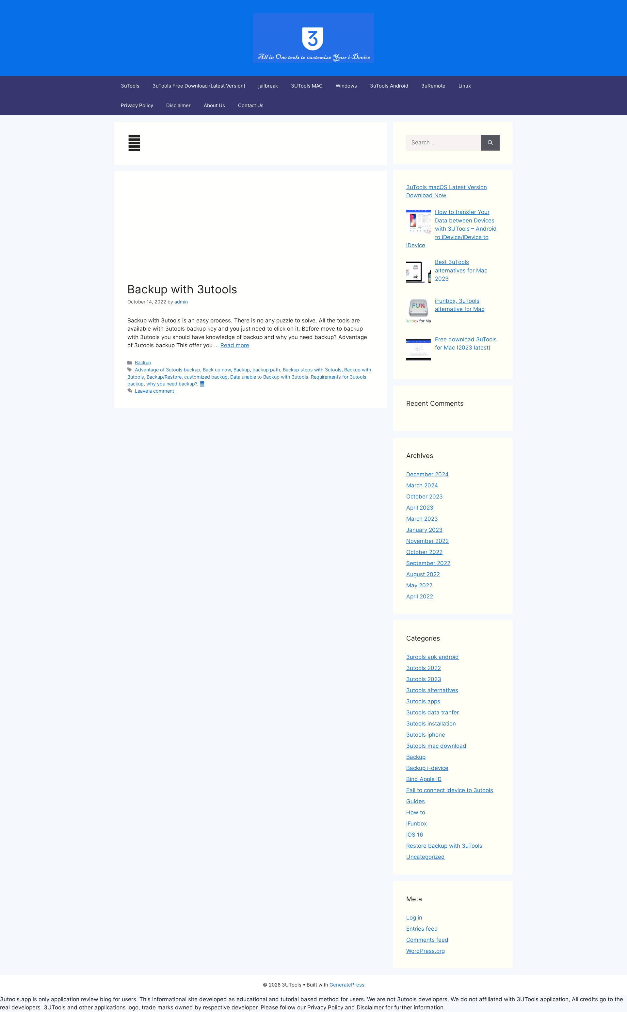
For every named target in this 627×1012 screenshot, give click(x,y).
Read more (234, 345)
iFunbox (416, 823)
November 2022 (427, 541)
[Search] (490, 143)
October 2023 (424, 496)
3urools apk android (432, 657)
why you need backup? (171, 383)
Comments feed (427, 940)
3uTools (130, 86)
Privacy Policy (137, 105)
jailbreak (268, 86)
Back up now (217, 369)
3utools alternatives (432, 690)
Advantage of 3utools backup (167, 369)
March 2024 (422, 485)
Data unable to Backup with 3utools (269, 377)
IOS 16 (414, 834)
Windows (346, 86)
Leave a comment (154, 391)
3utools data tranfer (432, 712)
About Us (214, 105)
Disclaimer (178, 105)
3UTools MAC (307, 86)
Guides (415, 801)
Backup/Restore (164, 377)
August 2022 (423, 574)
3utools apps (423, 701)
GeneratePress (347, 985)
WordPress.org (425, 951)
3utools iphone (425, 734)
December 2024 (427, 474)
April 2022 (419, 596)
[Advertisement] (250, 233)
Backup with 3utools (182, 289)
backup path (266, 369)
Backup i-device (427, 768)
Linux (464, 86)
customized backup (206, 377)
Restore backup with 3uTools (444, 845)
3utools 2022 (423, 668)
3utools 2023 (423, 679)
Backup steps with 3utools (312, 369)
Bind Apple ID (424, 779)
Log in (414, 917)
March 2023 (422, 518)
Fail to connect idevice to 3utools (449, 790)
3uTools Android (389, 86)
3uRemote (433, 86)
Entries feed (422, 928)
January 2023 (424, 530)
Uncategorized (425, 857)
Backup (143, 362)
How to (415, 812)
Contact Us (251, 105)
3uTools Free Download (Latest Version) (199, 86)
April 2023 (419, 507)
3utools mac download (436, 746)
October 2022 (424, 552)
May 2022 (419, 585)
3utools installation (431, 723)
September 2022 (428, 563)
